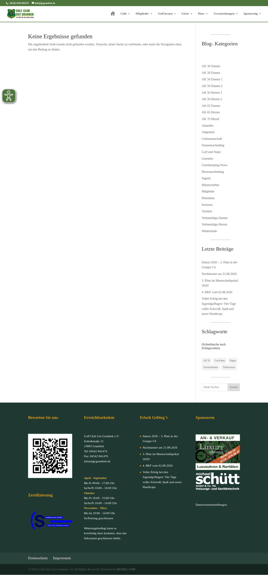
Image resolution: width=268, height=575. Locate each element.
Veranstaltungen (223, 13)
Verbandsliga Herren (214, 224)
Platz (201, 13)
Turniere (207, 211)
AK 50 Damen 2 (212, 86)
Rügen (233, 360)
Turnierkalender (210, 367)
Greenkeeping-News (214, 165)
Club (123, 13)
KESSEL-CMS (126, 569)
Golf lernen (165, 13)
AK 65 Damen (211, 105)
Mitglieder (142, 13)
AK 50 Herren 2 (212, 99)
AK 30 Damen (211, 66)
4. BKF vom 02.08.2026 (217, 292)
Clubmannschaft (212, 138)
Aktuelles (207, 125)
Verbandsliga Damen (215, 218)
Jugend (206, 178)
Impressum (62, 558)
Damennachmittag (213, 145)
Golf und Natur (211, 152)
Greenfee (207, 158)
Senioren (207, 204)
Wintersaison (229, 367)
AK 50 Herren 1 (212, 92)
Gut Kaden (220, 360)
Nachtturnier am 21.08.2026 (219, 274)
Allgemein (208, 132)
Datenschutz (38, 558)
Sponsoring (250, 13)
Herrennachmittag (213, 171)
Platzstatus (208, 198)
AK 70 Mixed (210, 119)
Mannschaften (210, 185)
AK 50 (206, 360)
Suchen (234, 387)
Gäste (185, 13)
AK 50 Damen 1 (212, 79)
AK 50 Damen (211, 72)
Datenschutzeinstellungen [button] (211, 504)
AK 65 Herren (211, 112)
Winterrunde (209, 231)
